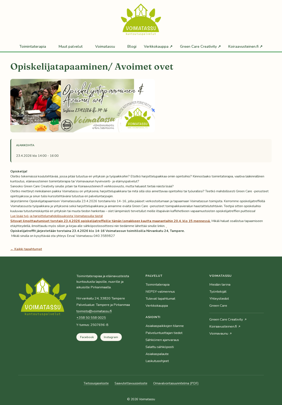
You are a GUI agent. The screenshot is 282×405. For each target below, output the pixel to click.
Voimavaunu (218, 333)
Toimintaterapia (32, 46)
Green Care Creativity (226, 319)
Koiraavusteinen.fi (223, 326)
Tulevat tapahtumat (160, 298)
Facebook (87, 337)
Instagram (111, 337)
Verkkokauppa (157, 305)
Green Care (218, 305)
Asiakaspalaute (157, 354)
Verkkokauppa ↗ (158, 46)
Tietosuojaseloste (96, 383)
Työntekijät (217, 291)
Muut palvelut (70, 46)
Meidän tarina (219, 284)
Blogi (131, 46)
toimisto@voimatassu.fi (94, 311)
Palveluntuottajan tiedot (164, 332)
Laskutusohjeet (157, 361)
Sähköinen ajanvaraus (162, 339)
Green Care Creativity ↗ (200, 46)
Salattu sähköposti (160, 346)
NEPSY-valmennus (160, 291)
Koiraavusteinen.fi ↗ (245, 46)
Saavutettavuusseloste (131, 383)
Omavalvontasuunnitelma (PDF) (176, 383)
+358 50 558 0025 (91, 317)
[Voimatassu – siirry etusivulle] (42, 298)
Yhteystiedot (219, 298)
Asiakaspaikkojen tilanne (165, 325)
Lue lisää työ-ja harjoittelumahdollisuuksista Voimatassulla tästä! (56, 216)
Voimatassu (105, 46)
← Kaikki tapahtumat (26, 249)
